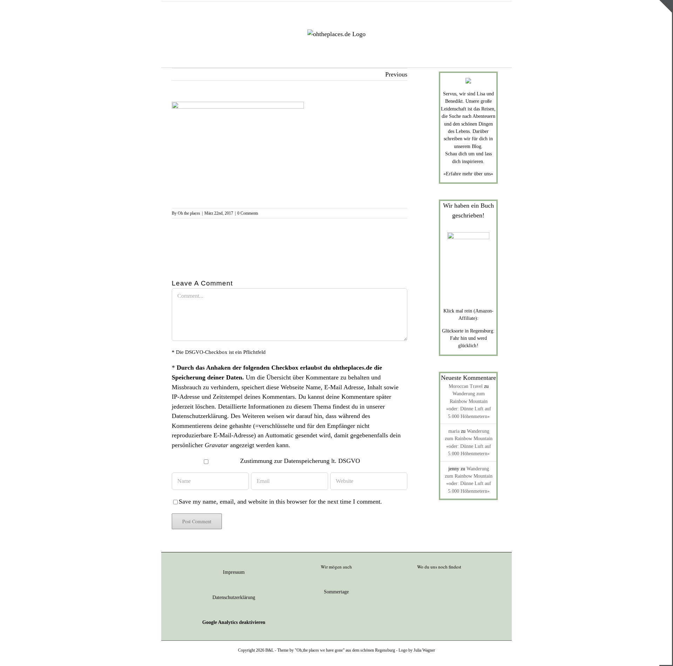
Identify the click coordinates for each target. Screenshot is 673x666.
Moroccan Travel (466, 386)
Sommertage (336, 591)
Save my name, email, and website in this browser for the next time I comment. (280, 501)
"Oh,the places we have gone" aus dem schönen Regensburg (345, 650)
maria (454, 431)
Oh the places (189, 213)
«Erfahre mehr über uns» (468, 173)
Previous (396, 74)
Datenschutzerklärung (199, 415)
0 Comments (247, 213)
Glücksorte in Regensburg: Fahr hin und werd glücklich (468, 338)
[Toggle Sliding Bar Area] (665, 6)
